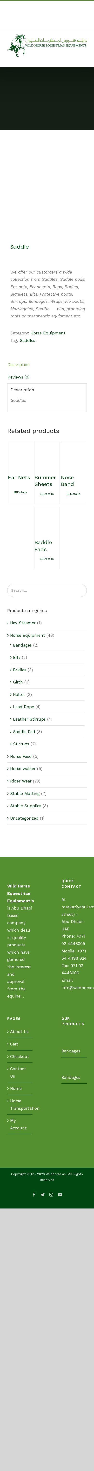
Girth (18, 682)
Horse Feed (21, 756)
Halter (19, 694)
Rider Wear (21, 781)
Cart (14, 1044)
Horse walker (23, 768)
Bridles (19, 669)
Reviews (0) (18, 377)
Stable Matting (25, 793)
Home (16, 1088)
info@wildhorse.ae (55, 23)
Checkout (19, 1056)
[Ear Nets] (20, 454)
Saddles (27, 340)
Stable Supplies (25, 805)
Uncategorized (24, 818)
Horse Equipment (48, 333)
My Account (18, 1124)
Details (22, 492)
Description (18, 364)
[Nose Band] (73, 454)
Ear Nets (19, 477)
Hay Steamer (23, 622)
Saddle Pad (24, 731)
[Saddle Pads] (47, 519)
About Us (19, 1031)
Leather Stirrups (29, 719)
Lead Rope (23, 706)
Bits (16, 657)
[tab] (47, 364)
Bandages (22, 645)
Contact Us (18, 1072)
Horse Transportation (20, 1104)
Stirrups (21, 743)
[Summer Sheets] (47, 454)
